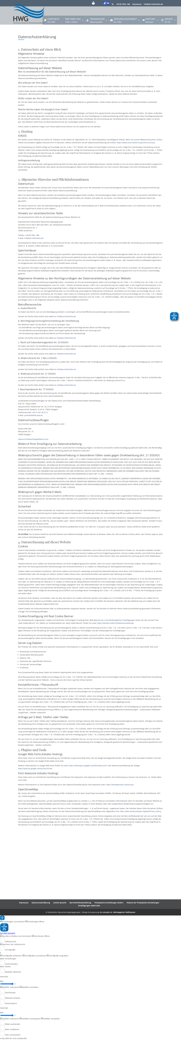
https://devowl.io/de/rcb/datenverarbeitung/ (115, 623)
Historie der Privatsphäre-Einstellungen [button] (143, 902)
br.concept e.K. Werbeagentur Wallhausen (117, 912)
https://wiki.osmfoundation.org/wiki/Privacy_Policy (140, 811)
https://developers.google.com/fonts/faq (85, 765)
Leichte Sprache (59, 902)
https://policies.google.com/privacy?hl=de (35, 768)
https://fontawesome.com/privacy (120, 784)
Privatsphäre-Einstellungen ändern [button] (108, 902)
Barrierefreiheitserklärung (80, 902)
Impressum (137, 4)
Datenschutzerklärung (41, 902)
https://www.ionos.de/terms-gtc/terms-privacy (136, 142)
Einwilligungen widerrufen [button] (89, 905)
